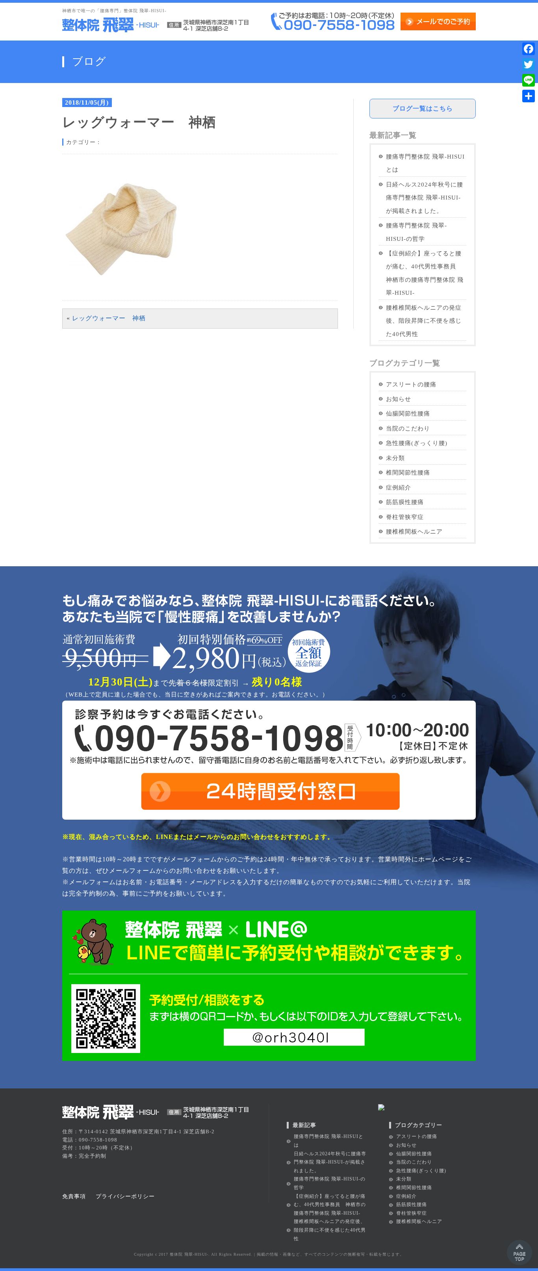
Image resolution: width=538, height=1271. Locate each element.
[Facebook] (528, 49)
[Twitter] (528, 64)
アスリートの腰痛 (411, 384)
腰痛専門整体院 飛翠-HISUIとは (425, 163)
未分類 (395, 457)
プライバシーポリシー (125, 1196)
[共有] (528, 96)
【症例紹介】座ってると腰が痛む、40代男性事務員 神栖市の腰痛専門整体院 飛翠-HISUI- (425, 273)
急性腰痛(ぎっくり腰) (416, 443)
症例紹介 (398, 487)
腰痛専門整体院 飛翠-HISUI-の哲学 (416, 232)
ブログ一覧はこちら (423, 108)
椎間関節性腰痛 (408, 472)
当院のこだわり (408, 428)
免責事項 (74, 1196)
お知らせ (398, 398)
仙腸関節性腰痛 (408, 413)
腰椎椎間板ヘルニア (414, 531)
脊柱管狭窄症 (405, 517)
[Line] (528, 80)
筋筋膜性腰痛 (405, 502)
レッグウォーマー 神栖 (109, 318)
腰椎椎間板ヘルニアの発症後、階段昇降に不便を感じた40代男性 (424, 320)
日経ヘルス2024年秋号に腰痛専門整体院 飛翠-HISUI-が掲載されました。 (424, 197)
